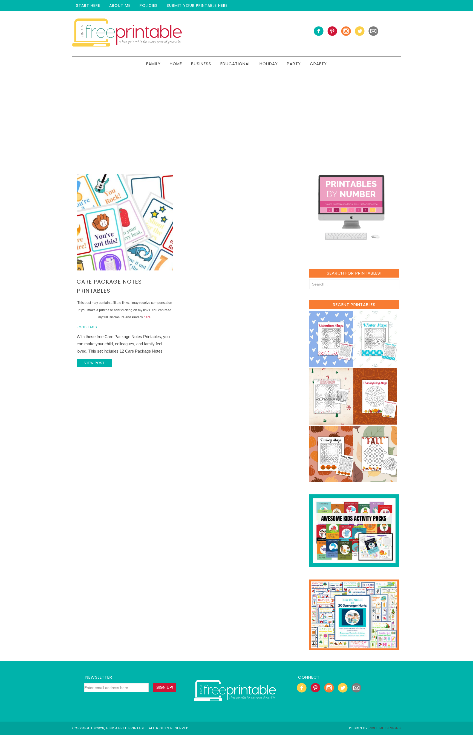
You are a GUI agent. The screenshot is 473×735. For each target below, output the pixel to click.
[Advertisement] (236, 112)
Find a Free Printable (127, 34)
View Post (94, 363)
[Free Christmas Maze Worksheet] (331, 422)
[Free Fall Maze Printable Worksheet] (375, 479)
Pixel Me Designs (385, 728)
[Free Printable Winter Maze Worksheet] (375, 364)
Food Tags (87, 327)
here (147, 317)
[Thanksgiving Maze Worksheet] (375, 422)
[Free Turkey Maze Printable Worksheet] (331, 479)
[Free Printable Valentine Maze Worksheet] (331, 364)
